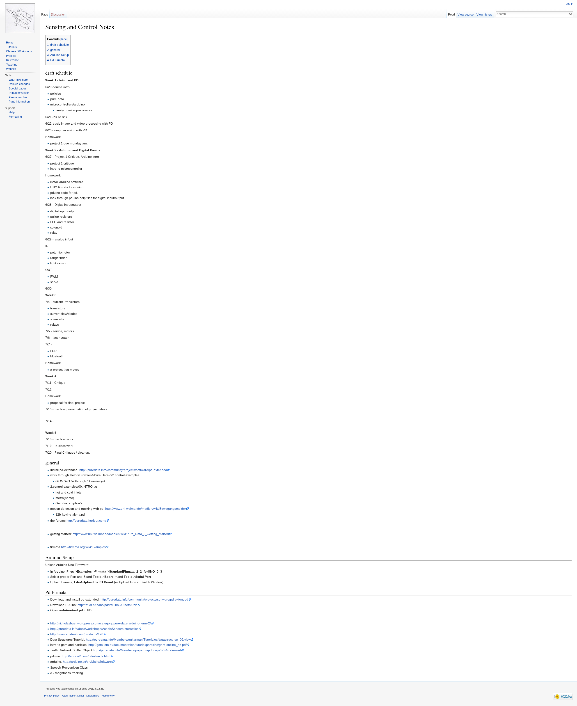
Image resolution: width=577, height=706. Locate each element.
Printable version (19, 92)
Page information (19, 101)
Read (451, 14)
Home (10, 42)
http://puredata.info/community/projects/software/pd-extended (123, 470)
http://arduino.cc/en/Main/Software (87, 661)
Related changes (19, 84)
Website (11, 69)
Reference (12, 60)
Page (44, 14)
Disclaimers (92, 695)
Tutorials (11, 47)
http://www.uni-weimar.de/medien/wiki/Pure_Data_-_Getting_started (121, 534)
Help (12, 112)
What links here (18, 79)
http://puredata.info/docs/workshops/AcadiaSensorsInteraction (94, 629)
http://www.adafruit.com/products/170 (76, 634)
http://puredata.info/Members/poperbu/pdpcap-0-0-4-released (137, 650)
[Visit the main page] (20, 18)
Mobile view (108, 695)
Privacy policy (52, 695)
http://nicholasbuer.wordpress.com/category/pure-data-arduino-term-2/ (100, 623)
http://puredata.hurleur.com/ (86, 520)
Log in (569, 3)
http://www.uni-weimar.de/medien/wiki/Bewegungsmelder (145, 508)
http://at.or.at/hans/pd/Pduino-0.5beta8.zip (107, 605)
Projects (11, 55)
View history (484, 14)
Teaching (11, 64)
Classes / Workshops (19, 51)
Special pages (17, 88)
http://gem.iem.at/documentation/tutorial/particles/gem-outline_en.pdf (137, 645)
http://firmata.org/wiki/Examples (83, 547)
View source (466, 14)
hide (64, 39)
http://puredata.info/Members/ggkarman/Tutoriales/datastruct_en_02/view (138, 639)
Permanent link (18, 97)
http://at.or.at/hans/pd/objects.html (86, 656)
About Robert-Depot (73, 695)
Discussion (58, 14)
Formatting (15, 116)
